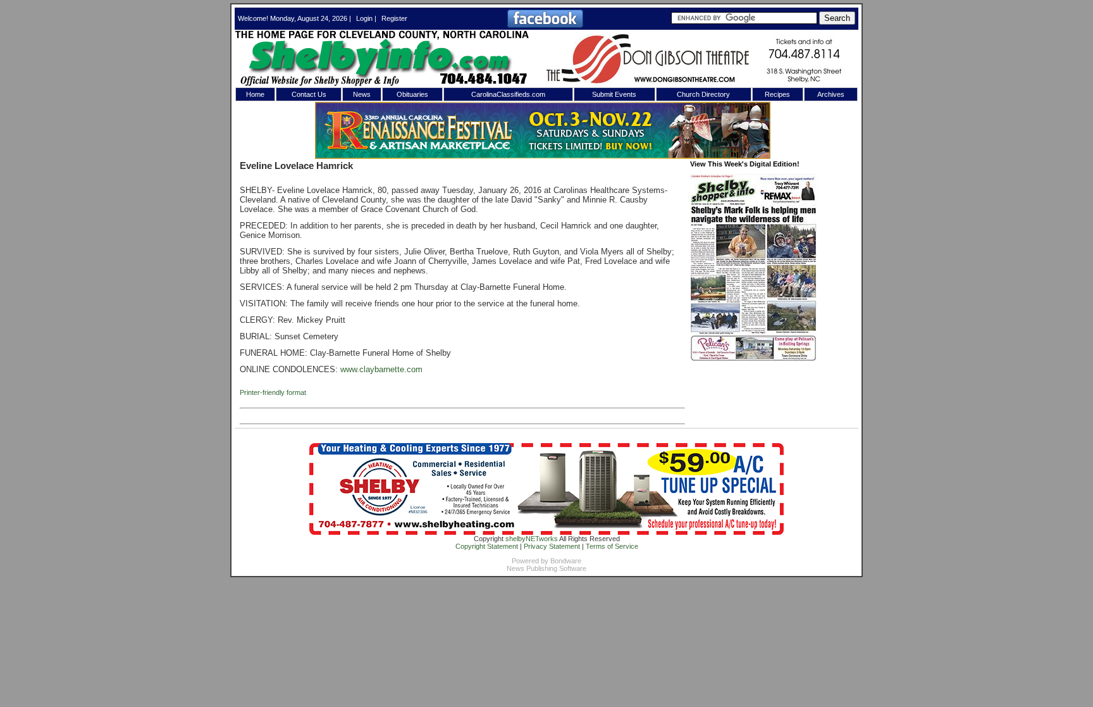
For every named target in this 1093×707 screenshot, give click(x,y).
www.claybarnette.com (381, 369)
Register (394, 18)
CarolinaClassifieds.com (508, 94)
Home (255, 94)
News (362, 94)
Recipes (777, 94)
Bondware (565, 561)
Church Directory (703, 94)
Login (364, 18)
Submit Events (614, 94)
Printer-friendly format (273, 392)
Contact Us (309, 94)
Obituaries (412, 94)
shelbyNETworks (531, 538)
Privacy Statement (552, 546)
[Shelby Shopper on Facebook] (545, 25)
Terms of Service (612, 546)
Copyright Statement (486, 546)
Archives (830, 94)
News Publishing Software (546, 568)
